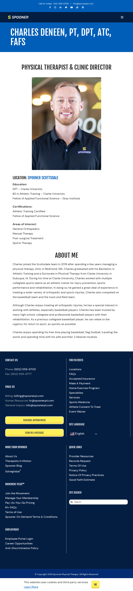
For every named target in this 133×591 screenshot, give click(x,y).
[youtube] (71, 7)
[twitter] (66, 7)
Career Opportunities (19, 543)
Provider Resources (81, 456)
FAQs (72, 374)
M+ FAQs (11, 507)
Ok (95, 584)
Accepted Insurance (82, 378)
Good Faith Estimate (82, 480)
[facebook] (50, 7)
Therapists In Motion (18, 461)
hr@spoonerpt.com (41, 400)
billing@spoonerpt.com (29, 396)
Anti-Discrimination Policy (21, 548)
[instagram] (55, 7)
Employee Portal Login (19, 539)
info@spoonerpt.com (39, 405)
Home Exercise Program (84, 388)
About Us (11, 456)
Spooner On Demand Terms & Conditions (31, 517)
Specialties (76, 393)
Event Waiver (77, 411)
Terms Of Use (77, 465)
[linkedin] (60, 7)
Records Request (80, 461)
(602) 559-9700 (25, 369)
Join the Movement (17, 493)
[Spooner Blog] (77, 7)
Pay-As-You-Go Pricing (20, 503)
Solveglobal (13, 471)
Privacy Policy (78, 470)
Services (74, 397)
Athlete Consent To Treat (85, 407)
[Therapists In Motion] (83, 7)
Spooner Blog (13, 465)
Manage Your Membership (21, 498)
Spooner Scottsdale (43, 177)
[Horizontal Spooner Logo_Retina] (18, 17)
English (79, 433)
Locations (75, 369)
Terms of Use (13, 512)
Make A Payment (79, 383)
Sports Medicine (79, 402)
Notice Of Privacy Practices (86, 475)
